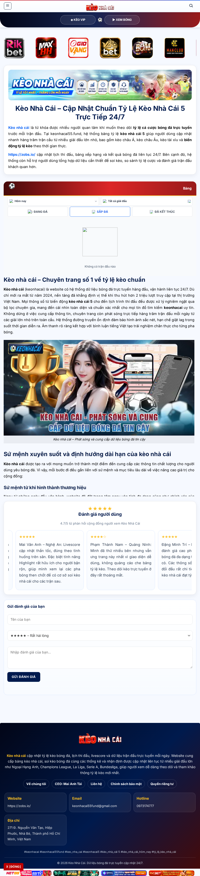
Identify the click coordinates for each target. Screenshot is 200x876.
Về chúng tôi (36, 784)
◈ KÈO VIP (78, 20)
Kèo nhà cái (16, 755)
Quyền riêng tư (162, 784)
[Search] (191, 6)
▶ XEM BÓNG (122, 20)
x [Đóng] (13, 866)
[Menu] (7, 6)
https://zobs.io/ (19, 806)
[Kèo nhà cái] (100, 739)
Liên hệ (96, 784)
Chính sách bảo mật (126, 784)
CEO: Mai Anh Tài (68, 784)
